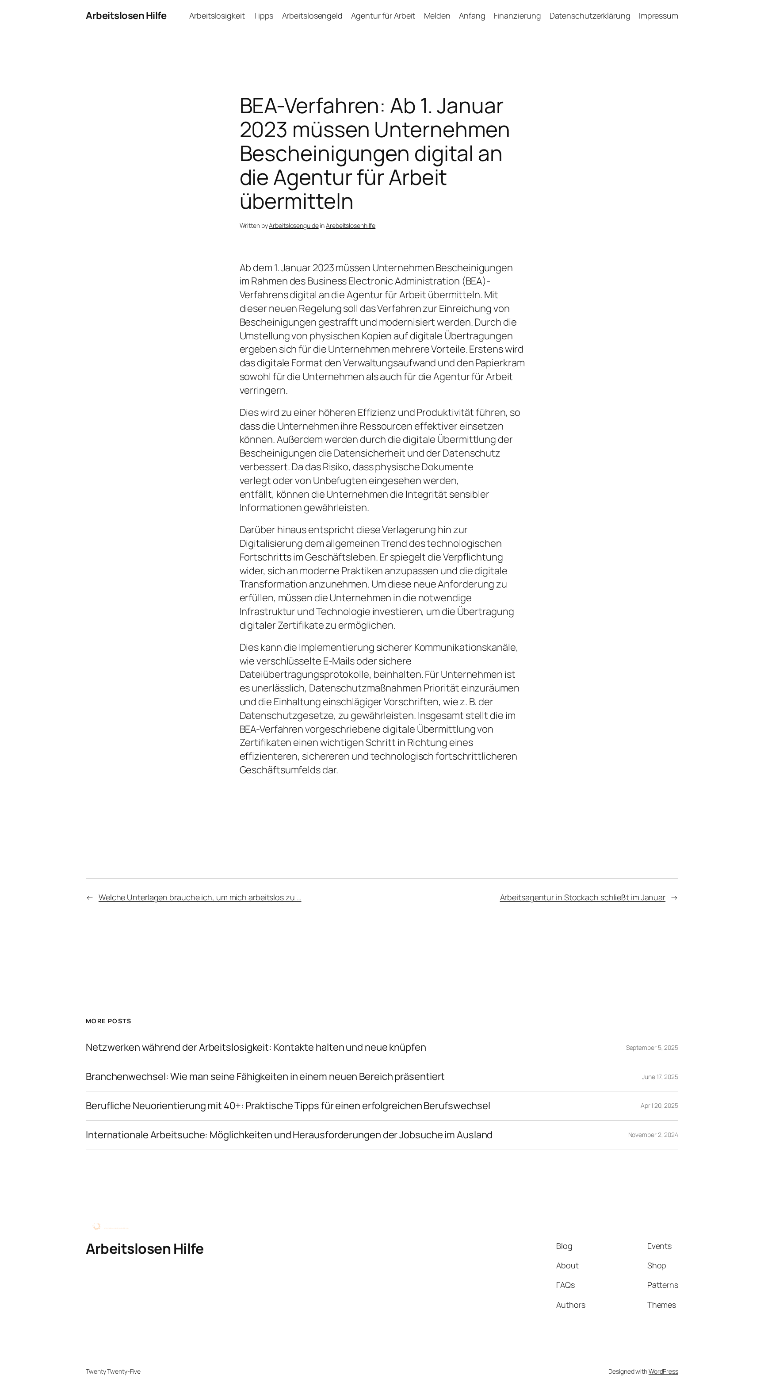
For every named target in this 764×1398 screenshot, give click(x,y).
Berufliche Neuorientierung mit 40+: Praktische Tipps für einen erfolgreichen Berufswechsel (288, 1105)
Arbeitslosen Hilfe (126, 15)
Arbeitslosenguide (293, 225)
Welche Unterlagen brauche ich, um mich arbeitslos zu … (200, 897)
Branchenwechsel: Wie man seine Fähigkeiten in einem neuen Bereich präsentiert (265, 1076)
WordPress (663, 1371)
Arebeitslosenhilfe (350, 225)
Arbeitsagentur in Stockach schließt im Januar (583, 897)
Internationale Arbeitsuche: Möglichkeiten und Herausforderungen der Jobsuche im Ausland (289, 1135)
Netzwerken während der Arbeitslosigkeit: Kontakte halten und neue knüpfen (256, 1047)
